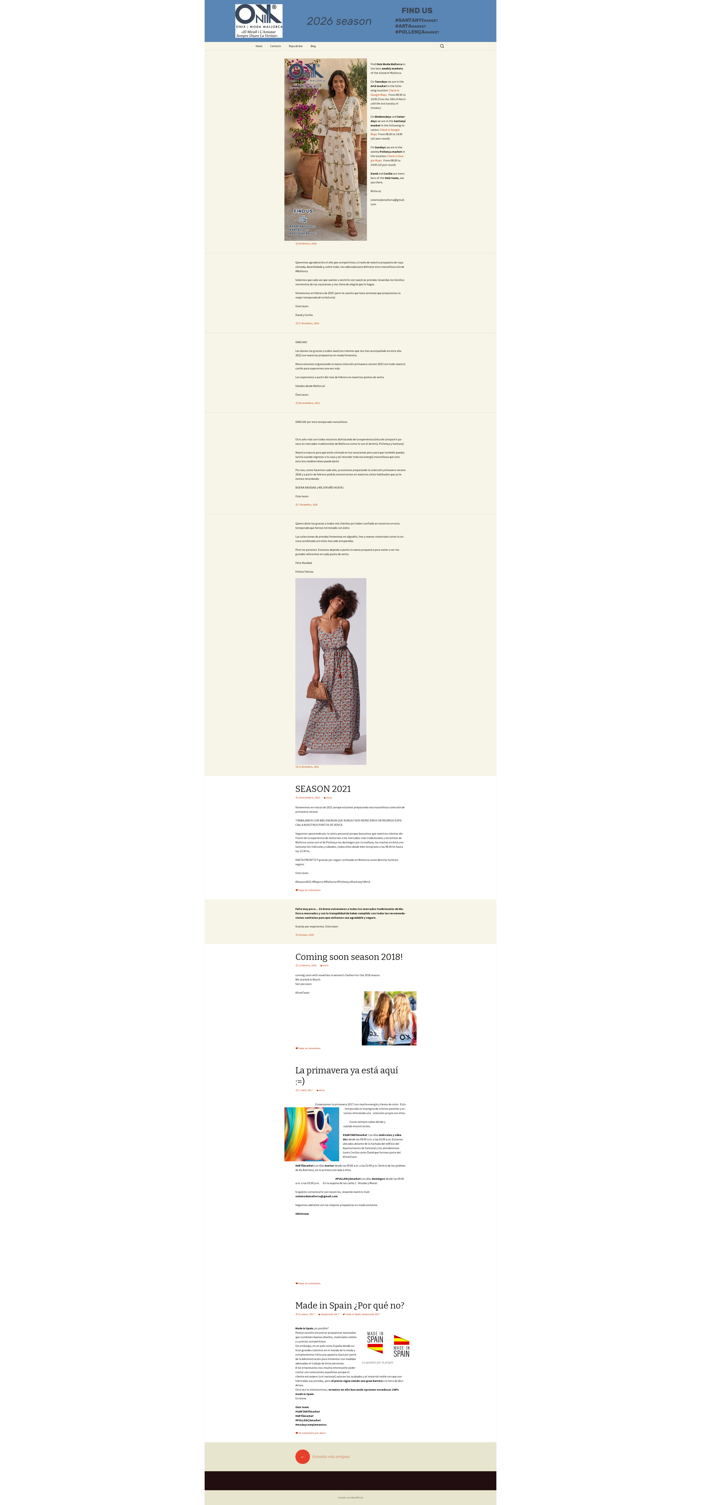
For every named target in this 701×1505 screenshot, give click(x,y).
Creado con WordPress (350, 1497)
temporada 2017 (330, 1314)
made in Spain (353, 1314)
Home (259, 46)
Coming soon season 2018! (349, 957)
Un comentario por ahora (312, 1433)
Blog (313, 46)
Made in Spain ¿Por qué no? (349, 1305)
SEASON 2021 (323, 789)
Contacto (275, 46)
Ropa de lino (296, 46)
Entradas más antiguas (325, 1456)
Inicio (329, 797)
